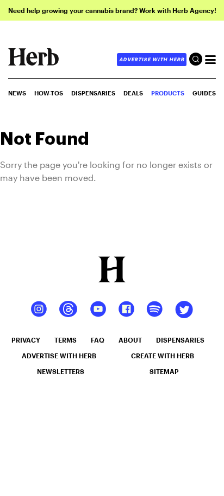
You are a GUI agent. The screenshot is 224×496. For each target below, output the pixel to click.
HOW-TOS (48, 92)
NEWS (17, 92)
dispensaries (180, 340)
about (130, 340)
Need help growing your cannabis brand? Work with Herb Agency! (112, 10)
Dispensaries (93, 92)
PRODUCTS (167, 92)
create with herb (162, 355)
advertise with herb (151, 59)
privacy (25, 340)
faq (97, 340)
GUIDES (204, 92)
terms (65, 340)
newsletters (60, 371)
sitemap (164, 371)
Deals (133, 92)
